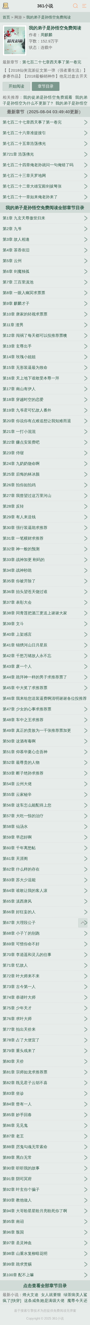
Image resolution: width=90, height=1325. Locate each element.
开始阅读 (16, 86)
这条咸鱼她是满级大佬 (44, 1300)
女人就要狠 (51, 1295)
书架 (5, 6)
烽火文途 (30, 1295)
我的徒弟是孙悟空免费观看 (48, 97)
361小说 (45, 5)
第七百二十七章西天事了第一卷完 (51, 62)
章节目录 (46, 86)
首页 (6, 17)
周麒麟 (46, 35)
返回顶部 (82, 922)
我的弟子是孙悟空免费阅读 (48, 17)
